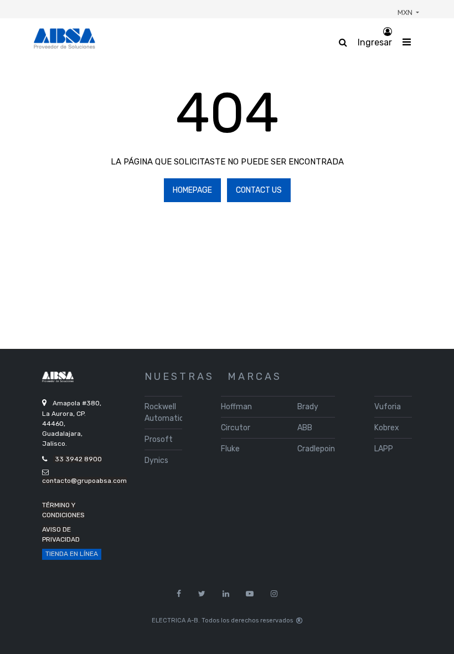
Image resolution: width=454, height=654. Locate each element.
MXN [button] (406, 12)
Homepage (192, 190)
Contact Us (259, 190)
